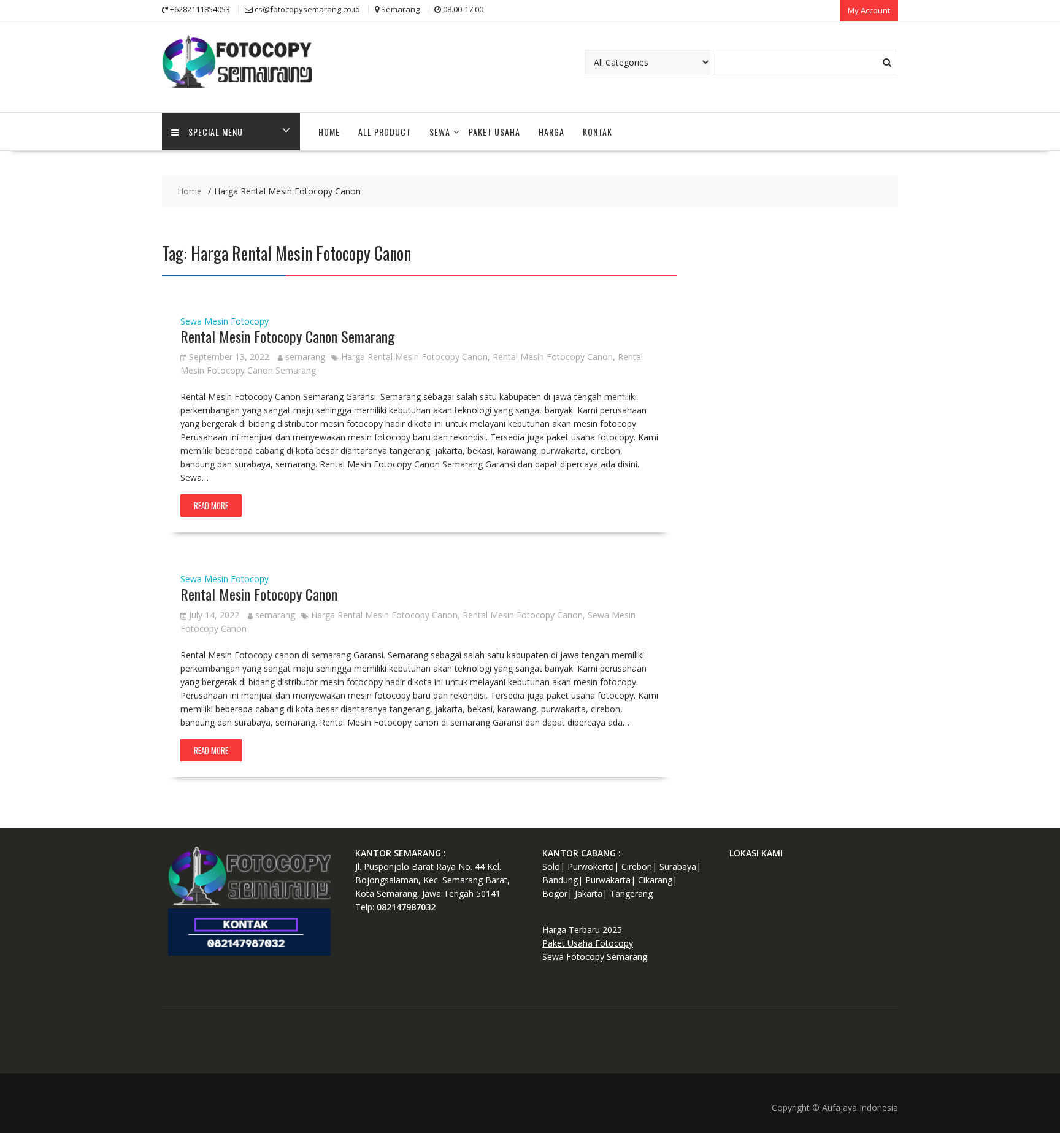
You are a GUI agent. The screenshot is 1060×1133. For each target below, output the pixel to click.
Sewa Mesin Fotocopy (224, 321)
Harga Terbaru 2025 (582, 929)
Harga (551, 131)
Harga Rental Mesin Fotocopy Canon (414, 357)
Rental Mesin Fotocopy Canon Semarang (287, 336)
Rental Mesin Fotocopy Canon (553, 357)
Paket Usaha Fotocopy (587, 943)
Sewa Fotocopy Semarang (594, 956)
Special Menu (215, 131)
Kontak (597, 131)
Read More (211, 505)
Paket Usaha (494, 131)
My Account (869, 10)
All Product (384, 131)
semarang (305, 357)
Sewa (439, 131)
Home (329, 131)
